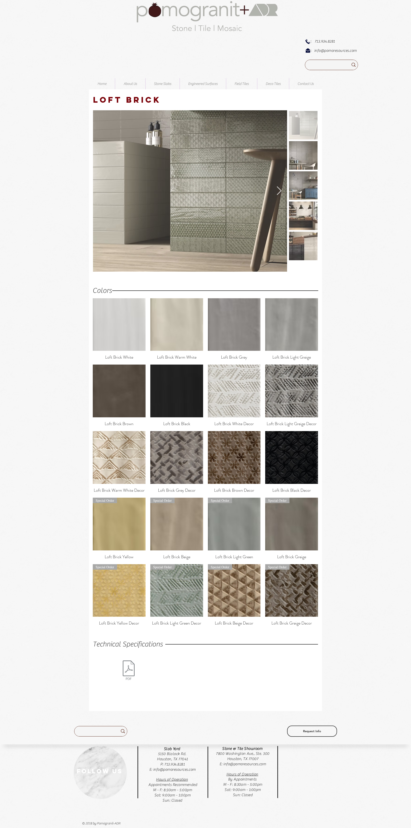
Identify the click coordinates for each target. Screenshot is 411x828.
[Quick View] (119, 324)
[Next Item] (279, 191)
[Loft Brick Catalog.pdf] (128, 670)
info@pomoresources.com (335, 50)
